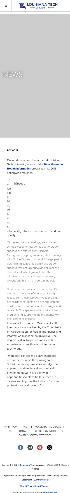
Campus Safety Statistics (35, 435)
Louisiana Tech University (32, 465)
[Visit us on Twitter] (49, 447)
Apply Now (10, 426)
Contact (23, 431)
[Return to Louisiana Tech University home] (38, 6)
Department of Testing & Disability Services (24, 475)
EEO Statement (41, 480)
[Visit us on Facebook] (20, 447)
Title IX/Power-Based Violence (35, 486)
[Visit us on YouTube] (39, 447)
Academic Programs (48, 426)
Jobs (8, 431)
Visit (26, 426)
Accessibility (53, 475)
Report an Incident (47, 431)
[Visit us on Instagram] (30, 447)
